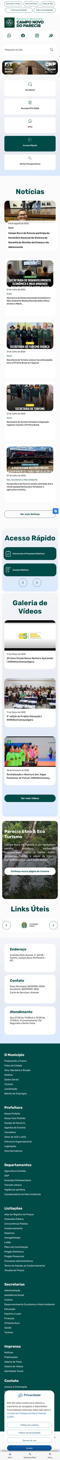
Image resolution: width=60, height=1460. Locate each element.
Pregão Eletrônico (14, 1251)
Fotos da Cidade (13, 1065)
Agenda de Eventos (15, 1127)
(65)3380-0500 (36, 986)
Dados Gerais (11, 1079)
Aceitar (29, 1448)
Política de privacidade (29, 1432)
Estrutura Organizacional (18, 1141)
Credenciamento (13, 1228)
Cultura (8, 1299)
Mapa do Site (48, 4)
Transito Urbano (13, 1185)
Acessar (34, 992)
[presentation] (6, 925)
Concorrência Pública (16, 1223)
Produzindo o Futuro (15, 1061)
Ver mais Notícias (30, 514)
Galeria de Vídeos (13, 1366)
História (8, 1074)
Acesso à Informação (15, 1386)
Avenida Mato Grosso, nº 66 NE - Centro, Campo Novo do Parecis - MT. (28, 958)
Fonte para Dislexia (19, 10)
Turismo (8, 1084)
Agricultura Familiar (15, 1171)
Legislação (10, 1146)
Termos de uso (29, 1440)
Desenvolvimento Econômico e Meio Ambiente (29, 1304)
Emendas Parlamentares (17, 1180)
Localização (10, 1088)
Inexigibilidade (12, 1237)
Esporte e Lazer (12, 1313)
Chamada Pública (14, 1219)
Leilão (7, 1242)
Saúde (7, 1327)
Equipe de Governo (14, 1123)
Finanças (9, 1318)
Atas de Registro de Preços (19, 1214)
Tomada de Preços (14, 1270)
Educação (9, 1309)
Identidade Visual (13, 1371)
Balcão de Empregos (15, 1093)
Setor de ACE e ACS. (15, 1137)
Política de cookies (29, 1425)
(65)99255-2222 (30, 989)
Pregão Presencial (14, 1256)
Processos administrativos (18, 1261)
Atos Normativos (13, 1151)
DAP (6, 1175)
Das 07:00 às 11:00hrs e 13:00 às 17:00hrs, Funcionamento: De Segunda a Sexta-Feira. (27, 1020)
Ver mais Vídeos (30, 798)
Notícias (8, 1352)
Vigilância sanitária (14, 1189)
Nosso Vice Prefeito (14, 1118)
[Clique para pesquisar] (51, 49)
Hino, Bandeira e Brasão (17, 1070)
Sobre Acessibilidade (44, 10)
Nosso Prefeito (12, 1113)
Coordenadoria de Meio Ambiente (22, 1194)
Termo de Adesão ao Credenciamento (24, 1265)
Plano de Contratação (16, 1247)
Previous (23, 583)
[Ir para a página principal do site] (30, 24)
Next (37, 583)
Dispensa (9, 1233)
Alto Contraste (31, 4)
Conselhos (10, 1132)
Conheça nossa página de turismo (30, 871)
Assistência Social (14, 1295)
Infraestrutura (12, 1323)
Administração (12, 1290)
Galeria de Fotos (13, 1361)
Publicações (11, 1357)
